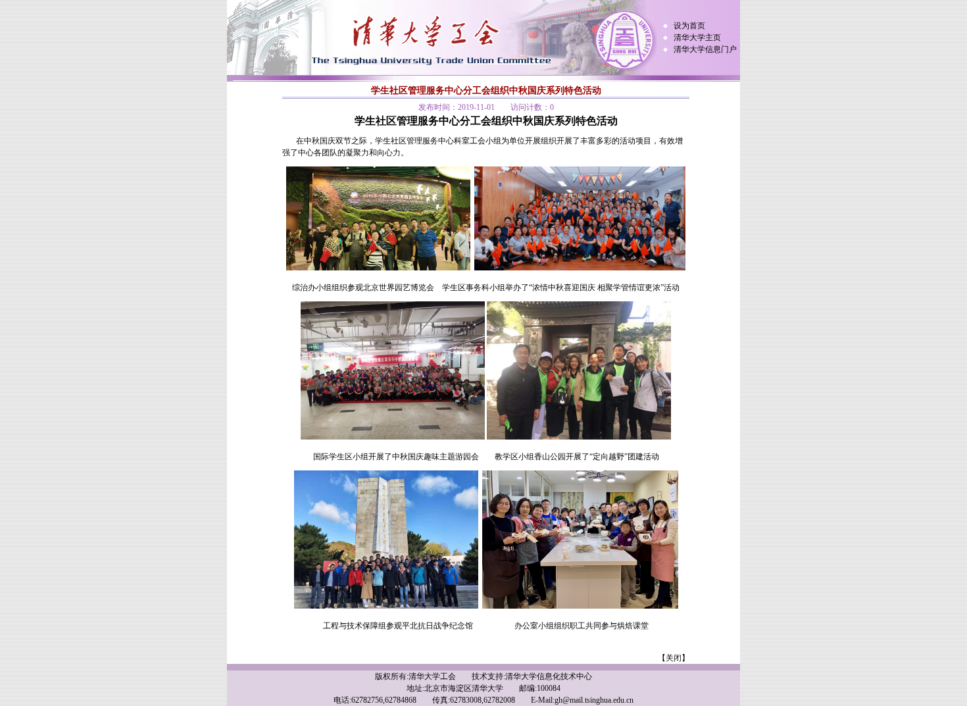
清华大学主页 (697, 37)
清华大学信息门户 (705, 49)
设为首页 (689, 25)
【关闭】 (673, 658)
